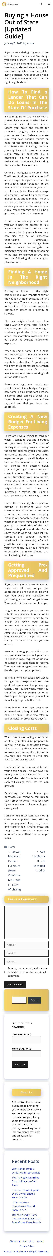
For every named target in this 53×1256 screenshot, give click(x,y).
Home (11, 846)
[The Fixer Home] (9, 3)
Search (34, 1000)
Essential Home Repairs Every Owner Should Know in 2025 (25, 1193)
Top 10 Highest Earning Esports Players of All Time (25, 1181)
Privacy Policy (26, 1245)
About (40, 1241)
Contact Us (28, 1241)
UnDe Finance (19, 1251)
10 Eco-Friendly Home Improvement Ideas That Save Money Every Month (26, 1218)
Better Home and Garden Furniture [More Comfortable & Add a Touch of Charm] (14, 870)
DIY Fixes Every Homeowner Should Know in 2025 (23, 1206)
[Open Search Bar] (41, 3)
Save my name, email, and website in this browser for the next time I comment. (28, 972)
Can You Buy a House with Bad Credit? (39, 861)
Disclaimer (15, 1241)
